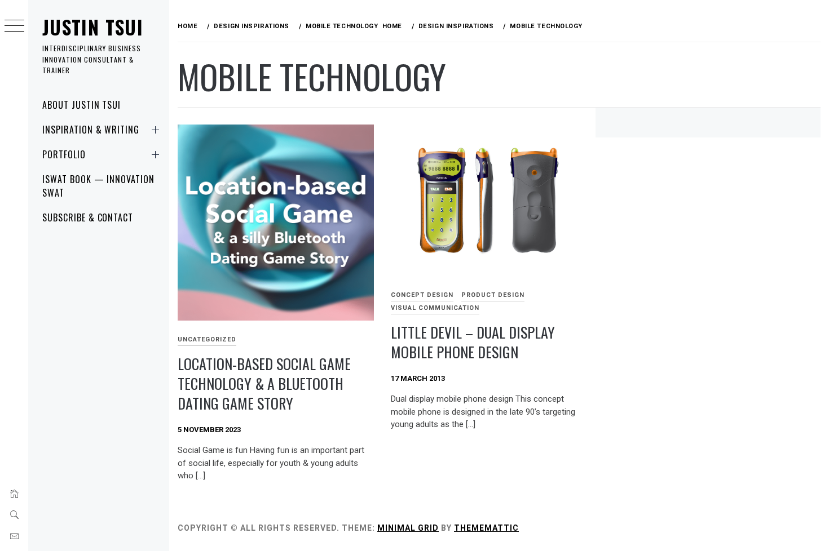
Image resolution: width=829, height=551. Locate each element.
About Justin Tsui (81, 105)
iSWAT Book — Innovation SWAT (98, 185)
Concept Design (422, 295)
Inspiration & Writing (90, 129)
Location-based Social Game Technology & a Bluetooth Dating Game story (264, 383)
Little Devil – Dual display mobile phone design (473, 342)
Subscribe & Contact (87, 217)
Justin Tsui (92, 26)
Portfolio (64, 154)
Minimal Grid (408, 527)
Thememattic (486, 527)
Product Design (492, 295)
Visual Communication (435, 308)
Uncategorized (207, 339)
